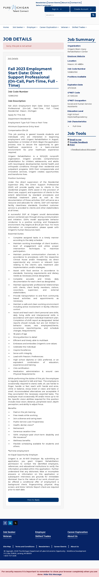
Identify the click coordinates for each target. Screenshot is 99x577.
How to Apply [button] (33, 500)
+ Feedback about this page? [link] (83, 150)
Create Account (81, 9)
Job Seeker (18, 27)
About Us (66, 3)
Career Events (54, 3)
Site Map (7, 547)
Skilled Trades (78, 27)
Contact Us (76, 3)
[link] (16, 8)
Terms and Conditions (24, 547)
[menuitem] (6, 27)
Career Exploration (48, 27)
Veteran (64, 27)
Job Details (13, 58)
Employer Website (76, 56)
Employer (31, 27)
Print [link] (72, 145)
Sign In (55, 9)
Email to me (75, 140)
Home (6, 27)
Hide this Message (53, 574)
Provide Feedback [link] (79, 142)
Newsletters (41, 3)
